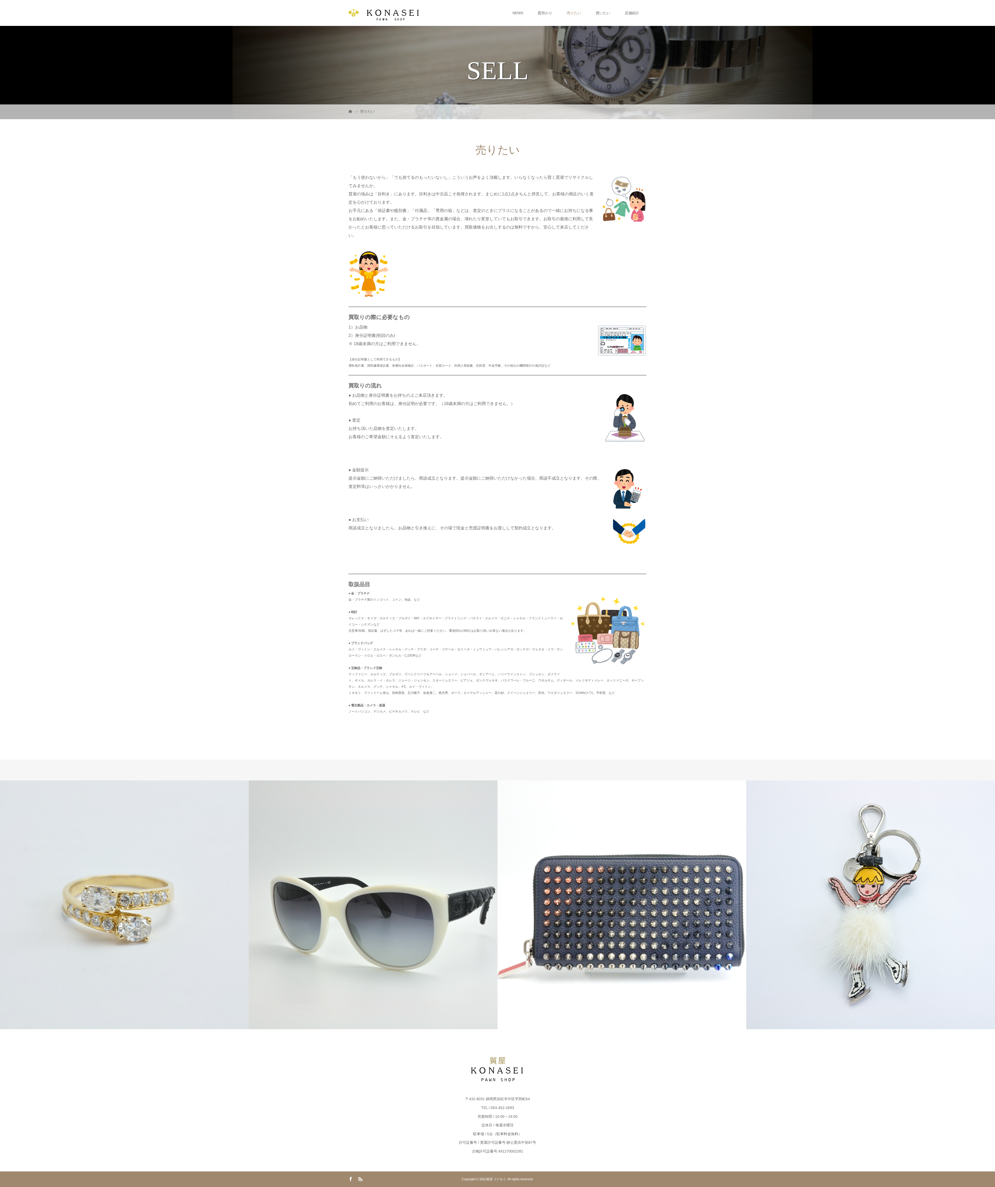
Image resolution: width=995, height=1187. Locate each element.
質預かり (545, 13)
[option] (124, 904)
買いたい (603, 13)
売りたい (574, 13)
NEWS (518, 13)
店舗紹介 (632, 13)
